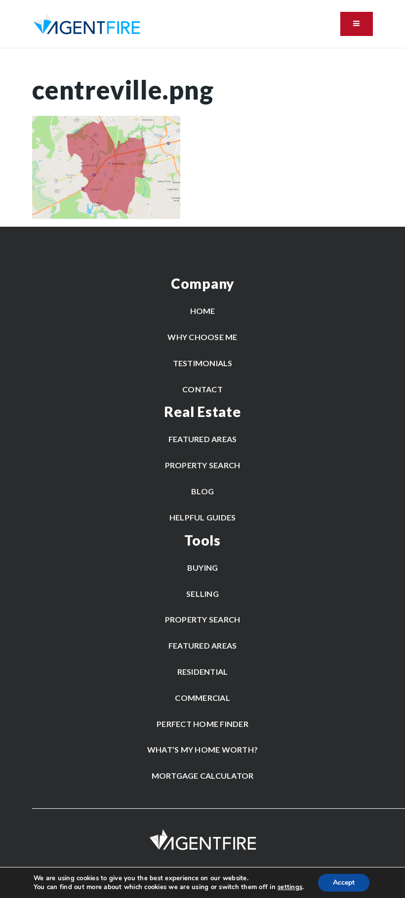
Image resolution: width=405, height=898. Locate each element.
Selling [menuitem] (202, 593)
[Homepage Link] (86, 23)
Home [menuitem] (202, 310)
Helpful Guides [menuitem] (202, 517)
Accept (344, 882)
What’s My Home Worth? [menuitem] (202, 749)
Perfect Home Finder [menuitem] (202, 723)
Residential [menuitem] (202, 671)
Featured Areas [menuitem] (202, 439)
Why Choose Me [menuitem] (202, 337)
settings (290, 887)
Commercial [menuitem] (202, 697)
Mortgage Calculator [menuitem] (203, 775)
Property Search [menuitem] (203, 465)
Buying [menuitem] (202, 567)
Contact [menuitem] (202, 389)
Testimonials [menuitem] (203, 363)
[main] (202, 133)
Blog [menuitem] (202, 491)
